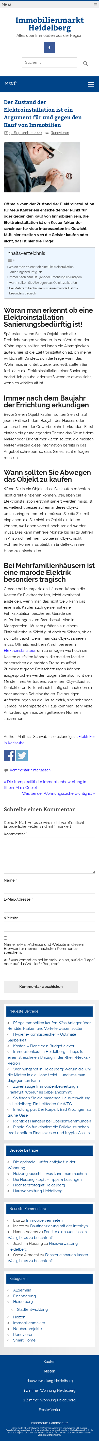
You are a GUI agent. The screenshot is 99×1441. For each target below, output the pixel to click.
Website (11, 918)
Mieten (49, 1371)
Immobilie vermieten (44, 1220)
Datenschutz (58, 1423)
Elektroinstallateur (19, 650)
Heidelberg (23, 1301)
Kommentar (15, 834)
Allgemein (22, 1290)
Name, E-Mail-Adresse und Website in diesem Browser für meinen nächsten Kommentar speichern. (44, 948)
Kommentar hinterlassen (30, 770)
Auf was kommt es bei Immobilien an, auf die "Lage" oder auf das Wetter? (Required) (49, 962)
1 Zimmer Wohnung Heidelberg (50, 1391)
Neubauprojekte (27, 1329)
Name (10, 880)
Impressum (39, 1423)
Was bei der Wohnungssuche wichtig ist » (58, 793)
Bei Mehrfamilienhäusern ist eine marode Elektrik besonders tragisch (43, 290)
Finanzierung (24, 1296)
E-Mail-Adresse (18, 899)
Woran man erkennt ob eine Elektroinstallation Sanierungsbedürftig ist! (41, 269)
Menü (6, 4)
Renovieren (60, 133)
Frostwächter (49, 1410)
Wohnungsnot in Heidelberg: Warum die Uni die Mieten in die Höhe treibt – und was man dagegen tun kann (49, 1075)
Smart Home (24, 1340)
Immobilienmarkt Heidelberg (49, 23)
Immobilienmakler (29, 1323)
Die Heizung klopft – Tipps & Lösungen (47, 1179)
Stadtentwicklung (32, 1309)
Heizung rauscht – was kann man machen (50, 1173)
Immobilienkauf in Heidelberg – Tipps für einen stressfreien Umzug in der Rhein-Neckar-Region (49, 1057)
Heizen (19, 1317)
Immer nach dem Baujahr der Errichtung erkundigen (45, 277)
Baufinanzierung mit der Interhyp (59, 1226)
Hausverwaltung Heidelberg (37, 1191)
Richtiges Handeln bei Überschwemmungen (52, 1121)
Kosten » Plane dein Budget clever (43, 1046)
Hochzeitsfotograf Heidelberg (39, 1185)
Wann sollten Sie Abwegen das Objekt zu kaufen (43, 283)
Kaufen (49, 1362)
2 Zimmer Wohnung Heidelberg (49, 1400)
